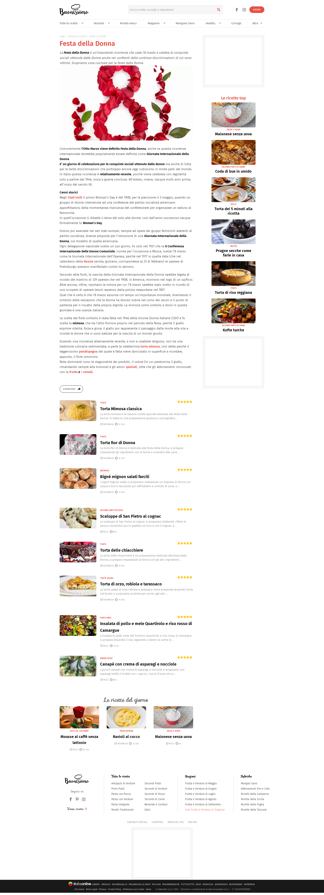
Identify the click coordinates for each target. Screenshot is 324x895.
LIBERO (96, 884)
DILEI (198, 884)
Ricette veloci (128, 23)
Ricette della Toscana (254, 809)
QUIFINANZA (221, 884)
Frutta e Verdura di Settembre (203, 804)
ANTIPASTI (104, 470)
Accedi (256, 9)
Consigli (236, 23)
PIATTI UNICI (105, 618)
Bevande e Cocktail (156, 804)
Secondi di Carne (155, 799)
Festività (99, 23)
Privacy (102, 889)
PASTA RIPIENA (126, 731)
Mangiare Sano (185, 23)
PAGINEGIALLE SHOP (140, 884)
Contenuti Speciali (137, 822)
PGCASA (156, 884)
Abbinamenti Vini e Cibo (255, 788)
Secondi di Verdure (156, 788)
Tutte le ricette (69, 23)
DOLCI (233, 204)
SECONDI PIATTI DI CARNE (233, 167)
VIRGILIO (105, 884)
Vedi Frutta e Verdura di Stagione (205, 809)
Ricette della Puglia (252, 804)
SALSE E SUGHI (173, 731)
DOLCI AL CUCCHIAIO (79, 731)
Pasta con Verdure (122, 799)
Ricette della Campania (255, 794)
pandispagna (88, 351)
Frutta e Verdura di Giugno (201, 788)
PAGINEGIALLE (119, 884)
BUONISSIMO (235, 884)
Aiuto (148, 889)
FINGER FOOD (106, 658)
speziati (131, 367)
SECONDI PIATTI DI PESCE (111, 510)
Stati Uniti (75, 197)
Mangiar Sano (249, 783)
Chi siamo (79, 889)
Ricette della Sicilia (252, 799)
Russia (88, 261)
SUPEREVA (249, 884)
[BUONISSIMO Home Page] (74, 9)
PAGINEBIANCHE (170, 884)
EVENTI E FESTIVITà (97, 36)
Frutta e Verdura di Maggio (201, 783)
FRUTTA (233, 246)
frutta (73, 372)
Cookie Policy (114, 889)
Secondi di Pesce (155, 794)
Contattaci (157, 822)
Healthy (210, 23)
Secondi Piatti (153, 783)
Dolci (148, 809)
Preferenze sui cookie (133, 889)
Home (62, 36)
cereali (87, 372)
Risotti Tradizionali (122, 809)
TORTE (103, 403)
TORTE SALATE (106, 578)
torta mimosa (150, 346)
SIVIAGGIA (207, 884)
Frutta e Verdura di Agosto (200, 799)
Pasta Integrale (120, 804)
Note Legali (91, 889)
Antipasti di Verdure (123, 783)
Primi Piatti (118, 788)
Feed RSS (192, 822)
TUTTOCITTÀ (187, 884)
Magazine (154, 23)
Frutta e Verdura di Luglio (200, 794)
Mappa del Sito (176, 822)
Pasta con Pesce (121, 794)
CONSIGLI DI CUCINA (77, 36)
